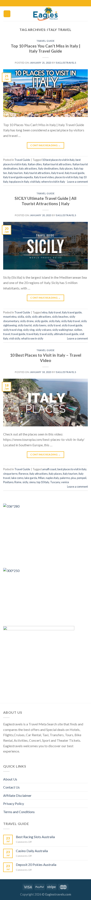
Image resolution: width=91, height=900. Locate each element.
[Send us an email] (51, 3)
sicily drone (27, 321)
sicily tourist (25, 325)
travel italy (32, 334)
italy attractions (28, 168)
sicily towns (39, 325)
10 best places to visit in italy (58, 159)
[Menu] (7, 13)
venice (65, 482)
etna (44, 312)
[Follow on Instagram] (43, 3)
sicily (28, 316)
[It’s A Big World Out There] (45, 13)
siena (32, 482)
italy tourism (15, 173)
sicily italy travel (70, 321)
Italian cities (35, 164)
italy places (66, 168)
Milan (41, 478)
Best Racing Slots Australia (35, 837)
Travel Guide (45, 40)
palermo (65, 478)
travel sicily (46, 334)
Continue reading (45, 145)
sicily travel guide (72, 325)
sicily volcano (43, 329)
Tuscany (55, 482)
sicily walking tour (62, 329)
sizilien (78, 329)
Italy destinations (48, 168)
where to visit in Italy (53, 181)
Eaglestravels (66, 62)
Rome (17, 482)
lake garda (30, 478)
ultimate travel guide (66, 334)
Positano (8, 482)
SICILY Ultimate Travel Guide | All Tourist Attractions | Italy (45, 201)
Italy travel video (44, 177)
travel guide (18, 334)
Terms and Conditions (19, 812)
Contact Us (11, 787)
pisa (73, 478)
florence (23, 473)
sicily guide (41, 321)
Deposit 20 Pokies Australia (36, 864)
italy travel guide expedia (18, 177)
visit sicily (14, 338)
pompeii (81, 478)
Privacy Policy (13, 803)
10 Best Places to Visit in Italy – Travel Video (45, 358)
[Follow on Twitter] (47, 3)
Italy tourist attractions (37, 173)
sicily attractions (41, 316)
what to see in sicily (32, 338)
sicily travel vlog (12, 329)
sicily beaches (60, 316)
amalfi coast (49, 469)
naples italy (52, 478)
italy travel (57, 173)
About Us (10, 779)
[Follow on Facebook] (39, 3)
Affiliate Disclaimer (17, 795)
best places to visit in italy (71, 469)
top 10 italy (43, 482)
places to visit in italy (66, 177)
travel (6, 334)
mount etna (10, 316)
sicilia (21, 316)
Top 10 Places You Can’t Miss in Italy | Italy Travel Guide (45, 48)
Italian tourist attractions (57, 164)
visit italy (35, 181)
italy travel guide (74, 173)
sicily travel (54, 325)
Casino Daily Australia (32, 851)
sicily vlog (28, 329)
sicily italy (54, 321)
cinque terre (10, 473)
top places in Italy (19, 181)
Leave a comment (77, 181)
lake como (17, 478)
